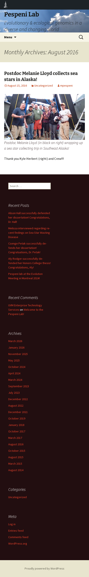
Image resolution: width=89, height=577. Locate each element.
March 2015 (15, 463)
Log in (12, 524)
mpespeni (66, 85)
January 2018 (16, 425)
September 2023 (18, 386)
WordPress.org (17, 543)
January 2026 (16, 347)
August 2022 (15, 405)
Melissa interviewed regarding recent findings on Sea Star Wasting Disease (29, 232)
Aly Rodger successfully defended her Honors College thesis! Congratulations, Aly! (29, 263)
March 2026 (15, 341)
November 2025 (18, 354)
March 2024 (15, 380)
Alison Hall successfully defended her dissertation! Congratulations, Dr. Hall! (29, 217)
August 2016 (15, 444)
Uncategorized (43, 85)
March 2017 (15, 438)
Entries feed (16, 530)
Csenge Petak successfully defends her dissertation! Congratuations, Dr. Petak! (27, 248)
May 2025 (14, 360)
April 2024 (14, 373)
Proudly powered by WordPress (44, 568)
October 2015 (16, 451)
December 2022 (18, 399)
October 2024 (16, 367)
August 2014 (15, 470)
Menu (8, 37)
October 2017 (16, 431)
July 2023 (14, 393)
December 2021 (18, 412)
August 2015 (15, 457)
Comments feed (18, 537)
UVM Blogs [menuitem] (5, 5)
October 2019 (16, 418)
